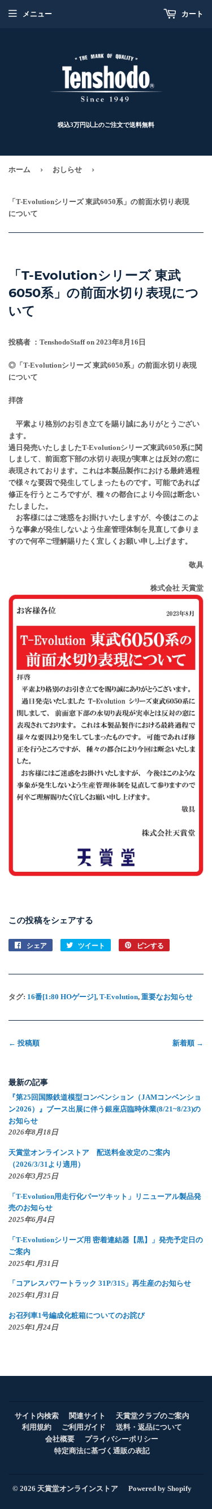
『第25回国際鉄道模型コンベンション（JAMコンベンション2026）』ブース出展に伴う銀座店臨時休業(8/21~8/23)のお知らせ (104, 1109)
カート (192, 14)
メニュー (37, 14)
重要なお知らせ (167, 996)
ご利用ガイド (84, 1427)
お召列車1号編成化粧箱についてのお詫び (76, 1315)
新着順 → (188, 1043)
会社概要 (60, 1439)
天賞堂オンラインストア (77, 1488)
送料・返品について (149, 1427)
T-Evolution (118, 996)
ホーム (19, 169)
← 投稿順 (24, 1043)
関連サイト (87, 1415)
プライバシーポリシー (121, 1439)
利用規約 (36, 1427)
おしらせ (67, 169)
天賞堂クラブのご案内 (152, 1415)
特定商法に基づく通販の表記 (102, 1450)
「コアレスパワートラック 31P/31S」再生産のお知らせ (99, 1283)
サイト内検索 (37, 1415)
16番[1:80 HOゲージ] (61, 996)
